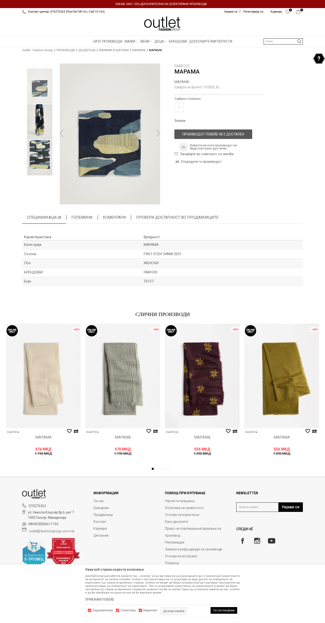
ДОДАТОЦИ (87, 50)
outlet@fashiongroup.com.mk (51, 531)
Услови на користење (182, 515)
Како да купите (176, 522)
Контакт (100, 522)
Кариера (100, 528)
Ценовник (101, 535)
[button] (283, 41)
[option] (162, 4)
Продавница (103, 515)
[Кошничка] (299, 13)
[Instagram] (257, 540)
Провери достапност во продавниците (177, 217)
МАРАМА (138, 50)
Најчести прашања (180, 501)
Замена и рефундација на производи (193, 549)
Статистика (128, 610)
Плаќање (172, 563)
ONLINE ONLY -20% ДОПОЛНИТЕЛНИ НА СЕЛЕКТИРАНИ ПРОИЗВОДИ (161, 4)
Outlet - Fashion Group (37, 50)
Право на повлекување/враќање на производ (193, 532)
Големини (82, 217)
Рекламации (174, 542)
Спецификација (44, 217)
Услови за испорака (181, 556)
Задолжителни (102, 610)
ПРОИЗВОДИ (65, 50)
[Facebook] (242, 540)
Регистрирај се (253, 11)
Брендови (101, 508)
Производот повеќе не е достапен (213, 134)
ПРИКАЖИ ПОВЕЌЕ (99, 599)
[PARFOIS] (13, 432)
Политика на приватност (184, 508)
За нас (99, 501)
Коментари (114, 217)
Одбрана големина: (187, 98)
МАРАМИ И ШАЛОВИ (114, 50)
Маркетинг (150, 610)
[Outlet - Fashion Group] (162, 23)
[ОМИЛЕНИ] (288, 13)
